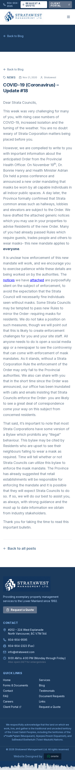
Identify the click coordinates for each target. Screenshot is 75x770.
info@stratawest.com (21, 652)
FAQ (5, 696)
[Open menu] (68, 16)
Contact (8, 690)
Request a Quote (22, 609)
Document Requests (52, 696)
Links (42, 701)
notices (9, 280)
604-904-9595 (17, 639)
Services (44, 680)
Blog (42, 685)
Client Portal (10, 706)
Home (7, 680)
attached (37, 280)
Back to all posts (22, 548)
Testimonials (47, 690)
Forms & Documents (15, 685)
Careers (8, 701)
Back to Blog (15, 36)
